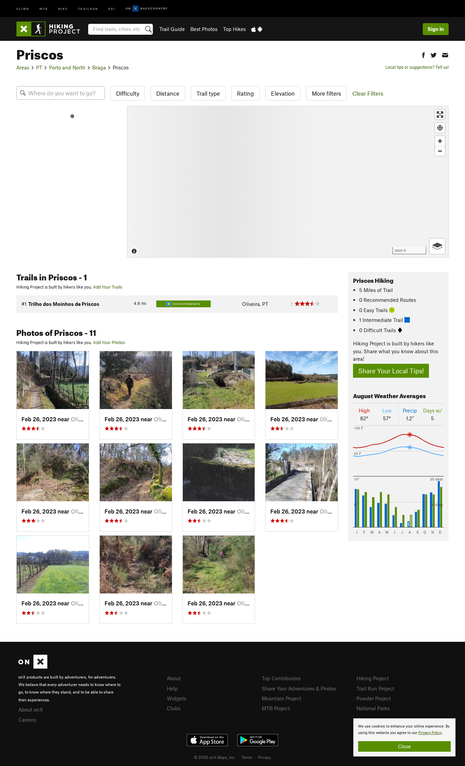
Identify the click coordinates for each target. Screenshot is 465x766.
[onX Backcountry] (147, 8)
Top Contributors (281, 678)
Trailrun (88, 8)
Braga (99, 67)
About (174, 678)
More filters (326, 93)
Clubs (173, 708)
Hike (63, 8)
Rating (245, 93)
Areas (22, 67)
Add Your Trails (107, 287)
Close (404, 746)
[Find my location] (440, 128)
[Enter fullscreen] (440, 114)
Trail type (208, 93)
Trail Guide (172, 29)
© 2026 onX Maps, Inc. (215, 757)
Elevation (283, 93)
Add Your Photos (109, 342)
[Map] (287, 181)
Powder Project (373, 698)
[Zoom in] (440, 141)
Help (172, 688)
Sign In (436, 29)
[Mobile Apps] (256, 29)
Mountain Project (281, 698)
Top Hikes (234, 29)
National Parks (373, 708)
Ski (111, 8)
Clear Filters (367, 93)
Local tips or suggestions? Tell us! (417, 67)
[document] (404, 737)
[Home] (51, 28)
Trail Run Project (375, 688)
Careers (27, 720)
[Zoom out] (440, 151)
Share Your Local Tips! (391, 371)
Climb (22, 8)
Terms (246, 757)
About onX (30, 709)
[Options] (437, 246)
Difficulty (127, 93)
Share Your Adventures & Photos (299, 688)
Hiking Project (372, 678)
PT (39, 67)
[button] (423, 54)
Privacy (264, 757)
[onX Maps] (32, 667)
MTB (43, 8)
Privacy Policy (430, 733)
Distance (167, 93)
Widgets (176, 698)
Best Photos (204, 29)
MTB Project (276, 708)
